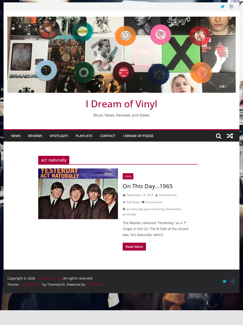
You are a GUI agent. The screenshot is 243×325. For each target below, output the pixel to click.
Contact (107, 135)
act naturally (134, 209)
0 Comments (153, 202)
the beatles (173, 209)
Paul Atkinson (168, 195)
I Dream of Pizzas (138, 135)
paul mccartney (154, 209)
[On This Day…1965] (78, 193)
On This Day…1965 (148, 186)
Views (128, 176)
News (16, 135)
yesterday (129, 214)
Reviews (35, 135)
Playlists (84, 135)
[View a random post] (230, 136)
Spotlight (59, 135)
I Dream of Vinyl (121, 103)
